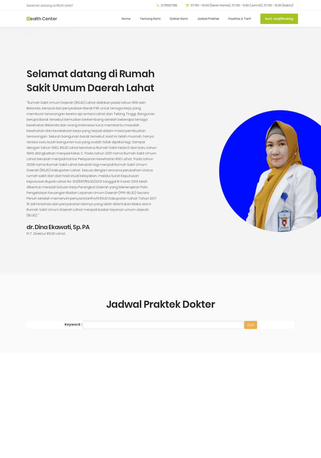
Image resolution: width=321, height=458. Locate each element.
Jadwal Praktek (208, 19)
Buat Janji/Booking (279, 19)
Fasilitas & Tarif (239, 19)
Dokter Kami (179, 19)
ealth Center (43, 19)
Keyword (72, 324)
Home (126, 19)
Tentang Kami (150, 19)
